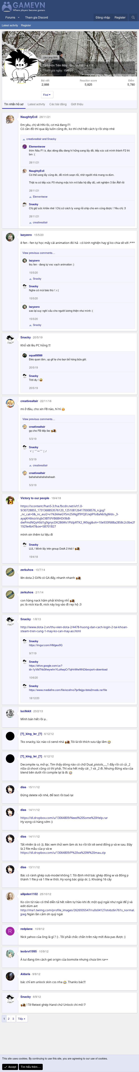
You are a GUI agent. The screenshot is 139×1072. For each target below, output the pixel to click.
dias (23, 787)
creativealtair (29, 401)
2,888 (45, 84)
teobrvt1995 (28, 951)
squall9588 (35, 355)
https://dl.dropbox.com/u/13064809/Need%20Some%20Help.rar (64, 818)
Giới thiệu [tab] (77, 104)
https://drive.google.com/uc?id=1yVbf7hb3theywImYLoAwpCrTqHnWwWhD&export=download (68, 667)
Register (26, 25)
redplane (26, 929)
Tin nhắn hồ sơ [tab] (13, 104)
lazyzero (26, 235)
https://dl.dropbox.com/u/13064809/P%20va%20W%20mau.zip (63, 853)
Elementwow (37, 146)
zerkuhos (26, 570)
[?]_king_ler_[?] (31, 734)
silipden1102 (29, 894)
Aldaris (25, 974)
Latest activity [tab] (36, 104)
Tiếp (20, 1018)
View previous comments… (38, 253)
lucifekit (25, 711)
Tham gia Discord (36, 17)
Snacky (33, 204)
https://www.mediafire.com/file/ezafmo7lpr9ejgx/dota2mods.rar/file (68, 690)
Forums (10, 17)
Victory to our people (34, 498)
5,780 (131, 84)
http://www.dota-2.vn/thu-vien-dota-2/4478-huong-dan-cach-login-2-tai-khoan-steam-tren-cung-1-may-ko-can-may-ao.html (74, 629)
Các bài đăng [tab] (58, 104)
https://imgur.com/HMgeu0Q (45, 645)
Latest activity (10, 25)
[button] (19, 17)
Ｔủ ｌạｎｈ (86, 65)
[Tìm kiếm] (133, 17)
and (41, 139)
